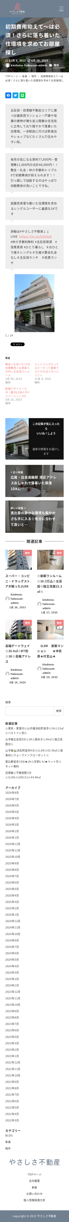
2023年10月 (12, 1004)
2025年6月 (12, 882)
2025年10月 (12, 857)
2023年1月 (12, 1056)
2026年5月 (12, 812)
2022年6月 (12, 1101)
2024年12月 (12, 921)
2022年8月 (12, 1088)
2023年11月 (12, 998)
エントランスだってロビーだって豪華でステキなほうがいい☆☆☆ (47, 369)
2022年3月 (12, 1120)
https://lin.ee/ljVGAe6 (35, 236)
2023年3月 (12, 1043)
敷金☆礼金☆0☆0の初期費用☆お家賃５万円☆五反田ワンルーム (17, 369)
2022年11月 (12, 1069)
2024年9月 (12, 940)
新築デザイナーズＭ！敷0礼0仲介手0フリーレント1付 (17, 392)
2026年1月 (12, 837)
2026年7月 (12, 799)
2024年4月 (12, 966)
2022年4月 (12, 1114)
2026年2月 (12, 831)
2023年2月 (12, 1049)
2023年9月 (12, 1011)
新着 (8, 1142)
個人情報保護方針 (34, 1200)
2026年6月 (12, 805)
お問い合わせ (34, 1194)
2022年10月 (12, 1075)
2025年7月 (12, 876)
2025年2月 (12, 908)
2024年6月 (12, 953)
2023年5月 (12, 1037)
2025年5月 (12, 889)
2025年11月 (12, 850)
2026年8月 (12, 792)
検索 (8, 702)
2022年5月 (12, 1107)
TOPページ (35, 1174)
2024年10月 (12, 934)
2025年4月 (12, 895)
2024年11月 (12, 927)
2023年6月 (12, 1030)
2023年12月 (12, 991)
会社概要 (34, 1181)
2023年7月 (12, 1024)
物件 (56, 65)
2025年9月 (12, 863)
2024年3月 (12, 972)
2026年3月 (12, 824)
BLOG (9, 1135)
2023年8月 (12, 1017)
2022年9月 (12, 1082)
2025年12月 (12, 844)
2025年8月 (12, 869)
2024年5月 (12, 959)
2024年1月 (12, 985)
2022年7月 (12, 1094)
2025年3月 (12, 902)
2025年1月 (12, 914)
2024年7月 (12, 947)
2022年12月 (12, 1062)
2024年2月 (12, 979)
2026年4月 (12, 818)
